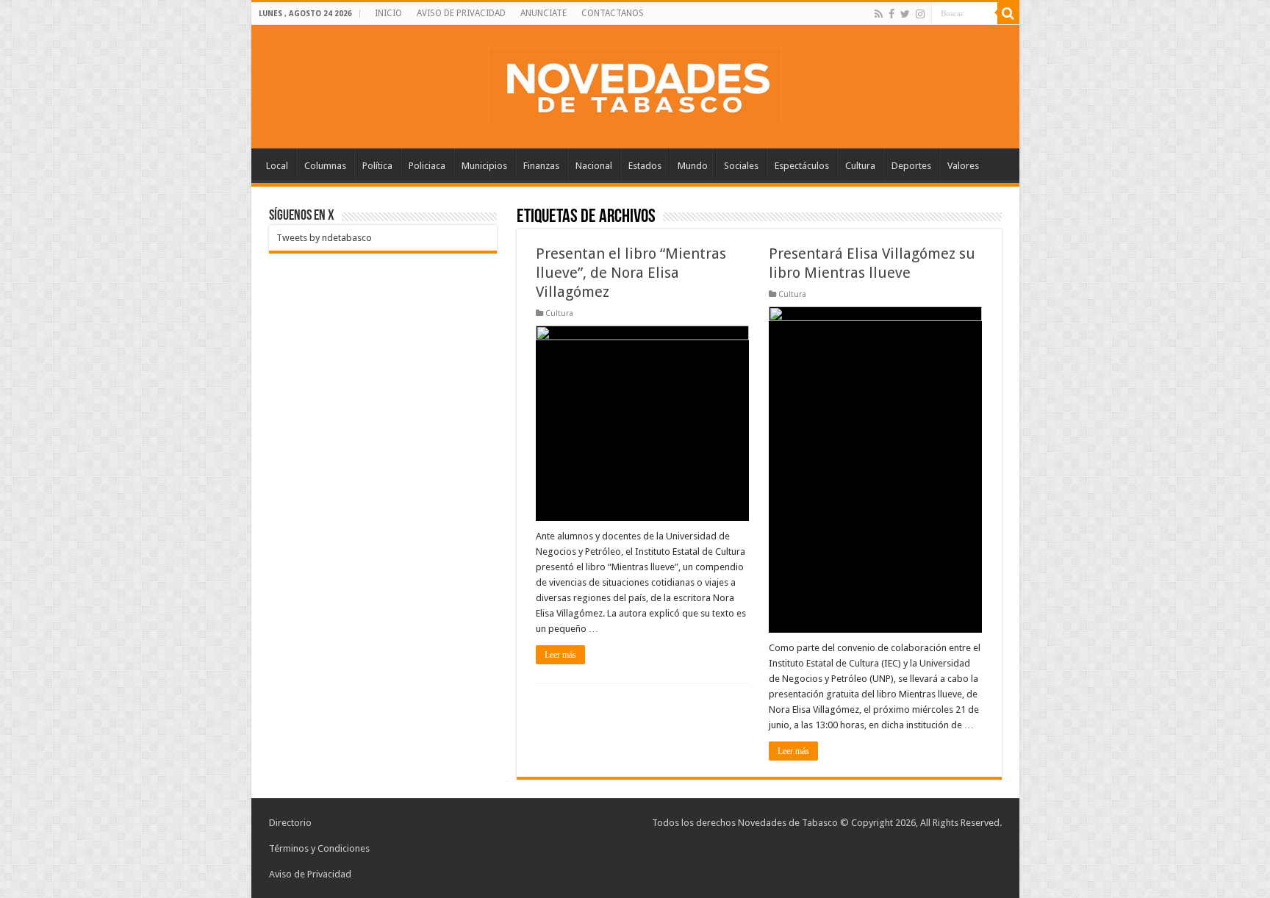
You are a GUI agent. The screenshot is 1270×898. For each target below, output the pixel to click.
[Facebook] (891, 14)
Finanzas (541, 165)
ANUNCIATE (543, 13)
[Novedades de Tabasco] (635, 83)
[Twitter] (905, 14)
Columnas (325, 165)
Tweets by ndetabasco (324, 237)
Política (377, 165)
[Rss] (878, 14)
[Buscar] (1008, 13)
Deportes (911, 165)
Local (277, 165)
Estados (644, 165)
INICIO (388, 13)
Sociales (741, 165)
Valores (963, 165)
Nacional (593, 165)
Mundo (693, 165)
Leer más (560, 655)
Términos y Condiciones (319, 848)
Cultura (860, 165)
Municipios (484, 165)
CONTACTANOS (612, 13)
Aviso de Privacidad (310, 874)
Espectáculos (802, 165)
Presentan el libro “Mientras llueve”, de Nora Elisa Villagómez (631, 273)
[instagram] (920, 14)
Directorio (290, 822)
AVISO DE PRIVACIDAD (461, 13)
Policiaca (427, 165)
